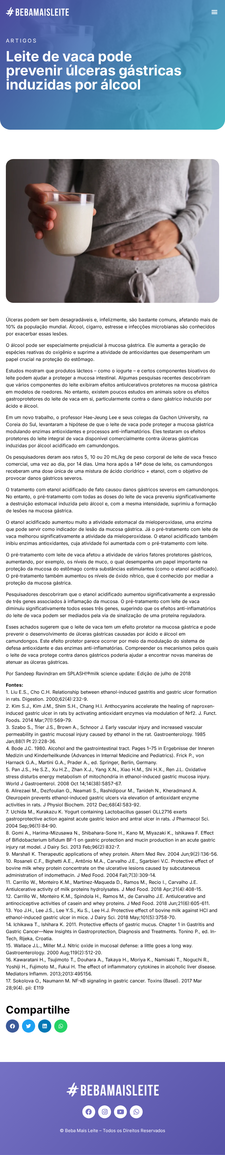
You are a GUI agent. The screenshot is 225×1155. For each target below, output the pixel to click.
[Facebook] (88, 1111)
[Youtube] (120, 1111)
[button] (214, 12)
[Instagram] (104, 1111)
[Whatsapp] (136, 1111)
